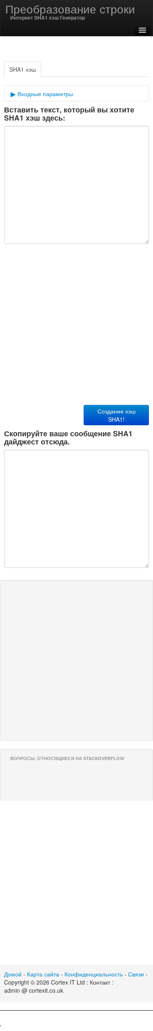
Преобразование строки (70, 8)
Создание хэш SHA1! (116, 415)
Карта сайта (43, 974)
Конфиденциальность (93, 974)
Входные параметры (44, 94)
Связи (136, 974)
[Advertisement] (76, 1021)
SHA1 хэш (22, 69)
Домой (13, 974)
